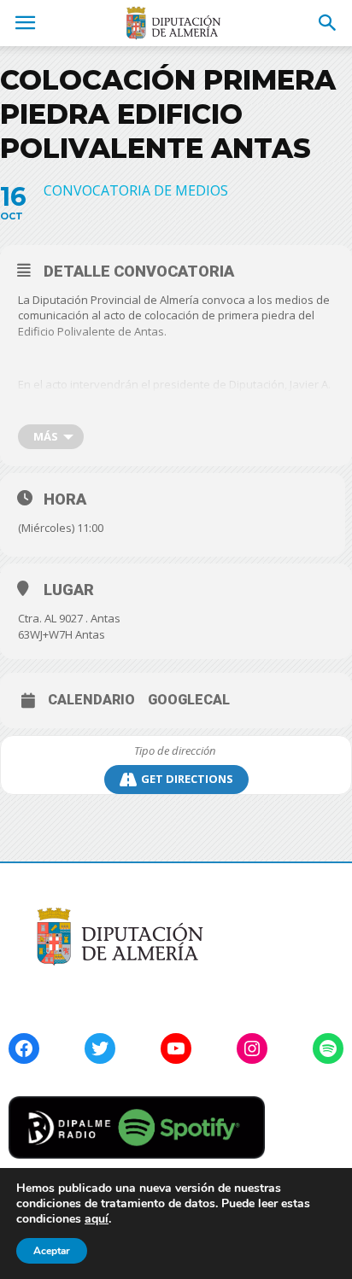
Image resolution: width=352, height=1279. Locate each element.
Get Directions (187, 778)
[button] (328, 23)
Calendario (91, 700)
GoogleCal (189, 700)
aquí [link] (97, 1219)
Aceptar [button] (51, 1251)
